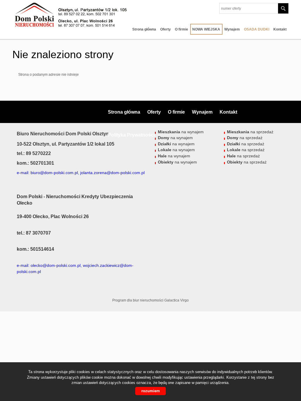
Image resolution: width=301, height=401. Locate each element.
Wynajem (232, 29)
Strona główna (144, 29)
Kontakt (280, 29)
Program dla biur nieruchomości (138, 300)
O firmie (181, 29)
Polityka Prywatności (131, 134)
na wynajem (176, 149)
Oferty (165, 29)
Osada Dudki (256, 29)
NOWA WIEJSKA (206, 29)
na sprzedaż (246, 149)
